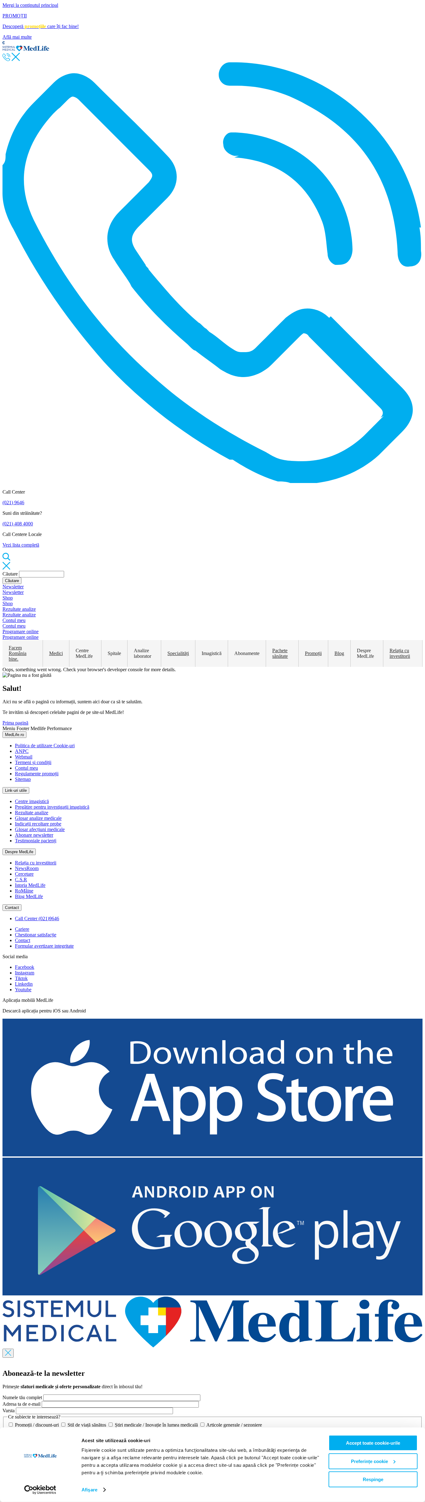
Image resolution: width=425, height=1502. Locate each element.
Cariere (22, 929)
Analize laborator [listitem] (142, 653)
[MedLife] (25, 49)
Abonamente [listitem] (246, 653)
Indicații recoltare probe (38, 823)
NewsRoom (27, 868)
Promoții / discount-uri (37, 1425)
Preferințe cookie (369, 1461)
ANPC (22, 751)
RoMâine (24, 890)
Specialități (178, 653)
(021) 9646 (13, 502)
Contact (12, 907)
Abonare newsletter (34, 835)
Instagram (24, 972)
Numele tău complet (22, 1397)
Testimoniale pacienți (35, 840)
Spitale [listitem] (114, 653)
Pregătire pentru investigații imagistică (52, 807)
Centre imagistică (32, 801)
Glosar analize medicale (38, 818)
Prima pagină (15, 722)
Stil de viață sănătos (86, 1425)
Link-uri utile (16, 790)
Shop (7, 597)
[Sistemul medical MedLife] (212, 1345)
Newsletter (13, 586)
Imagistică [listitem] (212, 653)
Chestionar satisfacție (35, 934)
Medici (56, 653)
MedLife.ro (14, 734)
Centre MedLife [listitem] (84, 653)
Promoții (313, 653)
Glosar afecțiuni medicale (40, 829)
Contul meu (14, 620)
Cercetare (24, 874)
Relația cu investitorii (400, 653)
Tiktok (21, 978)
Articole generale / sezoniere (233, 1425)
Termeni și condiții (33, 762)
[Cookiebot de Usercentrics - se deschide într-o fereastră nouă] (40, 1490)
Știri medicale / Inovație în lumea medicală (156, 1425)
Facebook (24, 967)
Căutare (10, 573)
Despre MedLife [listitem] (365, 653)
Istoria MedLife (30, 885)
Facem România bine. (17, 653)
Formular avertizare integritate (44, 946)
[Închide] (8, 1353)
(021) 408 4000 (17, 523)
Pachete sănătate (280, 653)
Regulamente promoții (36, 773)
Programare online (20, 631)
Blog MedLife (29, 896)
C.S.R (21, 879)
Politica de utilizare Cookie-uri (45, 745)
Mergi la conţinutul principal (30, 5)
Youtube (23, 989)
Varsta (8, 1410)
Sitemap (23, 779)
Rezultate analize (19, 609)
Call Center (37, 918)
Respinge (373, 1479)
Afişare (89, 1489)
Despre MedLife (19, 851)
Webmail (23, 756)
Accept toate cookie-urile (373, 1443)
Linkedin (24, 984)
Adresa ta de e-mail (21, 1404)
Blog (339, 653)
